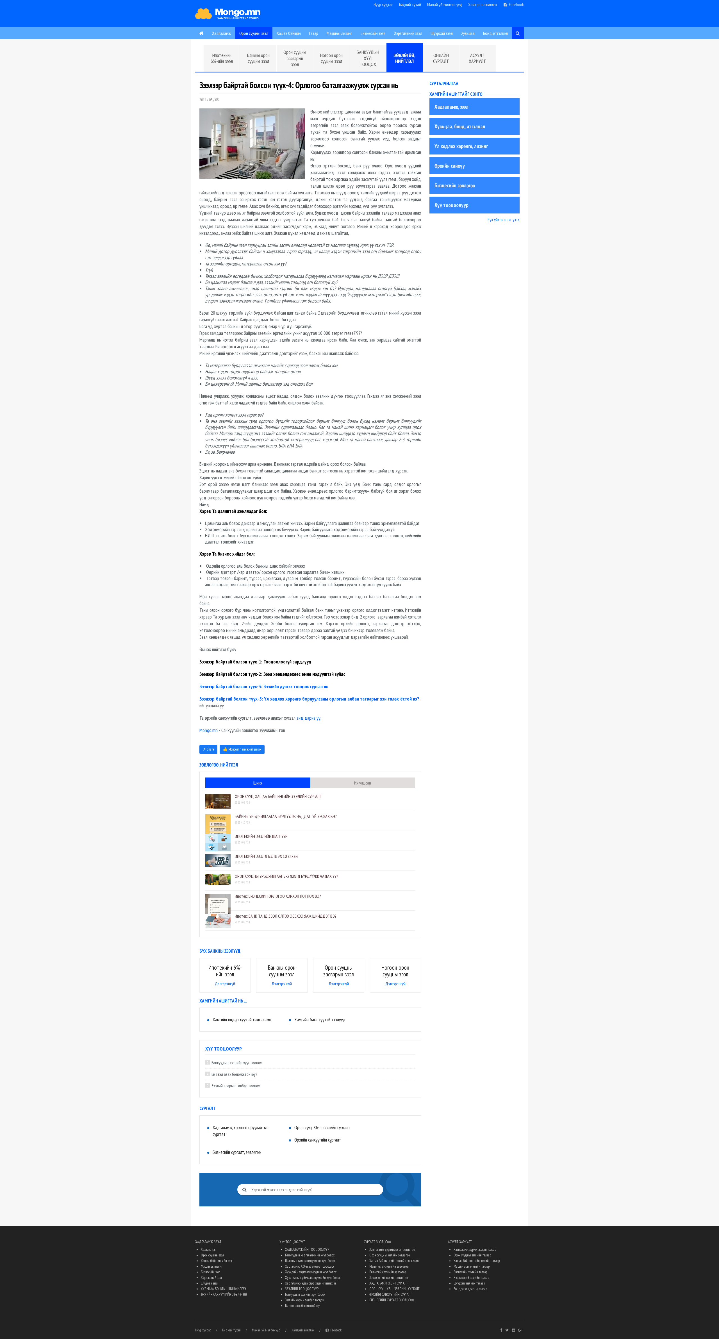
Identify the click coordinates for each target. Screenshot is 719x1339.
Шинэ (257, 783)
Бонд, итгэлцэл (495, 33)
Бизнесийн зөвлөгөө (454, 185)
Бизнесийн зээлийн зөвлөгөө (387, 1272)
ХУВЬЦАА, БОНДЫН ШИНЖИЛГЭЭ (223, 1288)
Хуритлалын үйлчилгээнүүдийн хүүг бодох (312, 1277)
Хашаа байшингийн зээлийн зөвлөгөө (394, 1260)
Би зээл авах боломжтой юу (302, 1305)
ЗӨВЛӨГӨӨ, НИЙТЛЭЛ (404, 58)
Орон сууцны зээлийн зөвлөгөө (389, 1255)
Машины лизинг (339, 33)
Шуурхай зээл (442, 33)
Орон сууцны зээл (253, 33)
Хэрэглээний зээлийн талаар (471, 1277)
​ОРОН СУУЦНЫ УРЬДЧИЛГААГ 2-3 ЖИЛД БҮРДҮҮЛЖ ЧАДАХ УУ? (286, 876)
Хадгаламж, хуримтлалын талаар (475, 1249)
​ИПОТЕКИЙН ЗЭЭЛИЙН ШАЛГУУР (261, 836)
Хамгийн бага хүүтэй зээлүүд (319, 1020)
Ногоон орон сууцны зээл (331, 58)
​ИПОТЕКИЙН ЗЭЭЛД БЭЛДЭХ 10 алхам (266, 856)
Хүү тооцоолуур (451, 205)
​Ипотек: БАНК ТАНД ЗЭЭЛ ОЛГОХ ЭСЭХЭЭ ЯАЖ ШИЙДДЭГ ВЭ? (285, 916)
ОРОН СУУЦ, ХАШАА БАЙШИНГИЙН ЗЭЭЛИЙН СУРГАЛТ (278, 796)
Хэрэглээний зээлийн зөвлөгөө (388, 1277)
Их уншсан (362, 783)
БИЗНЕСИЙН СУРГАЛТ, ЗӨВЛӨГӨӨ (391, 1300)
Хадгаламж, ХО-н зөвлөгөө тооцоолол (310, 1266)
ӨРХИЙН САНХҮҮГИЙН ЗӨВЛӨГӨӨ (224, 1294)
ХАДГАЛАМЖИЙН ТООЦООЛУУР (307, 1249)
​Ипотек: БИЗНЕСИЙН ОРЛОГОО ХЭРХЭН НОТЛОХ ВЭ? (278, 896)
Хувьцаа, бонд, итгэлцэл (459, 126)
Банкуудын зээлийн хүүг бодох (305, 1294)
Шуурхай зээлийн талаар (469, 1283)
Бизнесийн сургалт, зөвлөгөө (237, 1152)
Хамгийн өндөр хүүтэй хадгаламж (242, 1020)
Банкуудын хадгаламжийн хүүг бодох (310, 1255)
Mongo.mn (208, 730)
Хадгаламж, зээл (451, 106)
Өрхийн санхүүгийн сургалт (317, 1140)
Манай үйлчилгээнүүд (444, 4)
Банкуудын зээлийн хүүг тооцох (236, 1062)
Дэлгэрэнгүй (225, 983)
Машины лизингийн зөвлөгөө (389, 1266)
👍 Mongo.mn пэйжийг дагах (242, 749)
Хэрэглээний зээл (408, 33)
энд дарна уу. (309, 718)
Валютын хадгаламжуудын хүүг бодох (310, 1260)
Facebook (515, 4)
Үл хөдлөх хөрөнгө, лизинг (461, 146)
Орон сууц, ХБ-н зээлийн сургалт (322, 1127)
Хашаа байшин (289, 33)
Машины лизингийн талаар (472, 1266)
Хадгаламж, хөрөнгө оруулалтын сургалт (241, 1130)
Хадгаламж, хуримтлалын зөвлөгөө (392, 1249)
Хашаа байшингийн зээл (217, 1260)
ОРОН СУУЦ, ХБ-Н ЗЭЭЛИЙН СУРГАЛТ (394, 1288)
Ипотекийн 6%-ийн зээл (222, 58)
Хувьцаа (468, 33)
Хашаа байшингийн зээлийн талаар (477, 1260)
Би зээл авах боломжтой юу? (234, 1074)
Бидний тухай (410, 4)
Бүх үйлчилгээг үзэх (504, 219)
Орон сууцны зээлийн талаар (472, 1255)
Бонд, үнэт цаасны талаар (470, 1288)
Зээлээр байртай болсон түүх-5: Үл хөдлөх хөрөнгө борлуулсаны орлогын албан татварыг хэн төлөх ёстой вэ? (309, 698)
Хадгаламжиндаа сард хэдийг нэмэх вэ (310, 1283)
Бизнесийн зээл (373, 33)
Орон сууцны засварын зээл (294, 58)
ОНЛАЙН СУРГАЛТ (441, 58)
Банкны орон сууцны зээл (258, 58)
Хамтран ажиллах (482, 4)
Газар (313, 33)
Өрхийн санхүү (449, 165)
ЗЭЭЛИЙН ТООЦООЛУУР (301, 1288)
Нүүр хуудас (383, 4)
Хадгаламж (221, 33)
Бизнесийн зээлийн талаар (470, 1272)
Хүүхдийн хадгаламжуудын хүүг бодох (310, 1272)
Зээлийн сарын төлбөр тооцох (235, 1085)
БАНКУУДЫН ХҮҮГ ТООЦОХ (368, 58)
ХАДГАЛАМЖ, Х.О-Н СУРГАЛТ (388, 1283)
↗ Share (208, 749)
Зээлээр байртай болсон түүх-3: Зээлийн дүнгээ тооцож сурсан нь (263, 686)
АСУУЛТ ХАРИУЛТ (477, 58)
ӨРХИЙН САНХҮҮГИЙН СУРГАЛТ (390, 1294)
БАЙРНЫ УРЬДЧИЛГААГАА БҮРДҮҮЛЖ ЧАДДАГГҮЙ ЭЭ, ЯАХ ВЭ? (286, 816)
